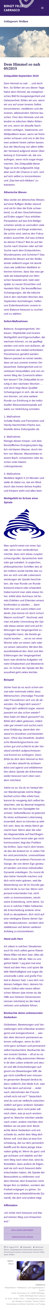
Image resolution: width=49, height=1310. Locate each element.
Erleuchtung (8, 1252)
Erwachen (17, 1252)
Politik (42, 1252)
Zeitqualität (27, 1247)
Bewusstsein (38, 1249)
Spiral (6, 1254)
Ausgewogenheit (16, 1249)
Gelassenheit (27, 1252)
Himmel (36, 1252)
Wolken (12, 1254)
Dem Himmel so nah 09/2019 (22, 66)
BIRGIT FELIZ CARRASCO (13, 8)
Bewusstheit (28, 1249)
